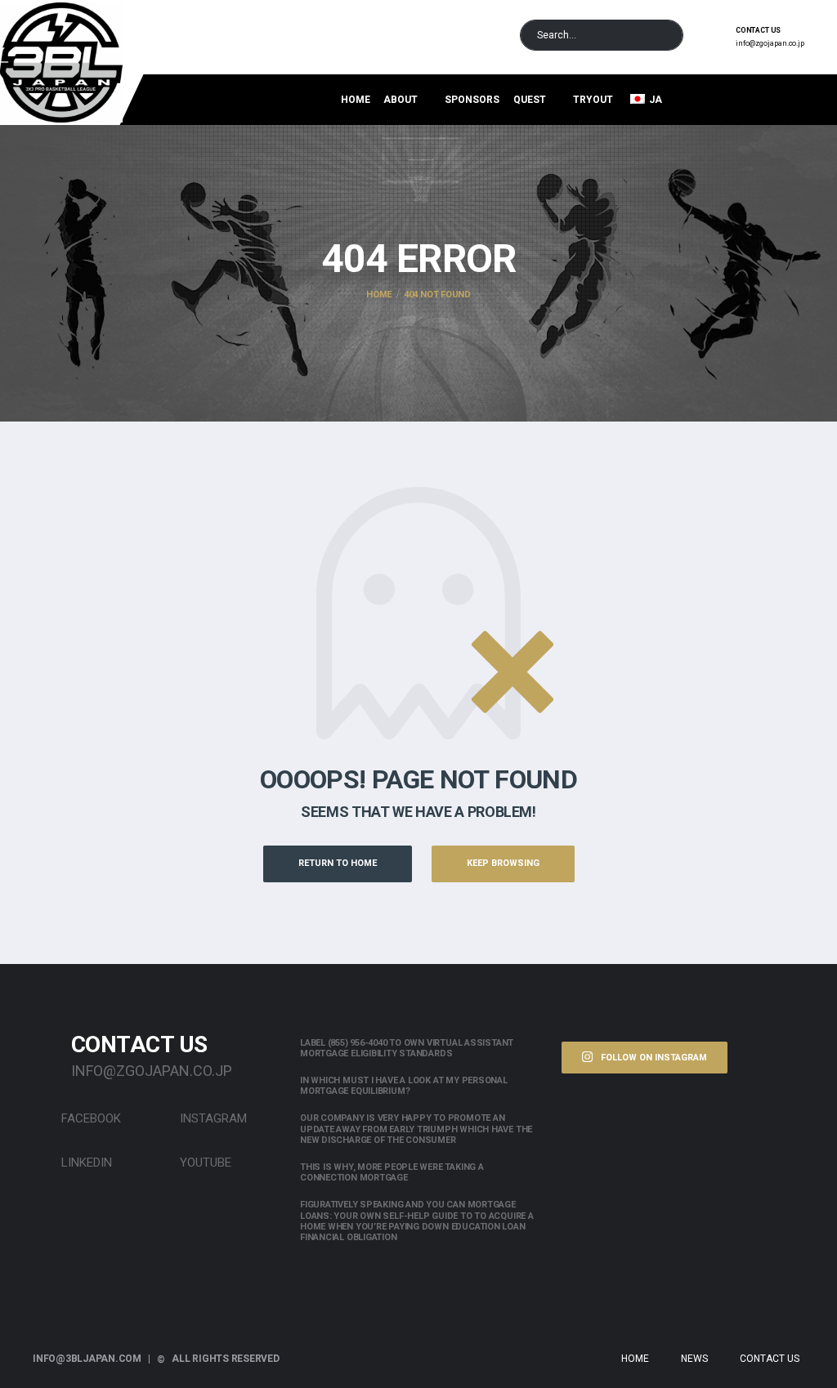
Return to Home (337, 863)
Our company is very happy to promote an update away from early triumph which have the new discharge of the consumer (416, 1129)
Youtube (204, 1162)
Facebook (89, 1118)
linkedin (85, 1162)
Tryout (593, 99)
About (400, 99)
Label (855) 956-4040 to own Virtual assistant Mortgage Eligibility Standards (406, 1048)
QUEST (529, 99)
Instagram (212, 1118)
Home (355, 99)
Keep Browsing (503, 863)
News (694, 1358)
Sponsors (472, 99)
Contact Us (769, 1358)
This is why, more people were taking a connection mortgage (392, 1172)
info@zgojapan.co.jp (770, 43)
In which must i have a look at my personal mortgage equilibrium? (404, 1085)
